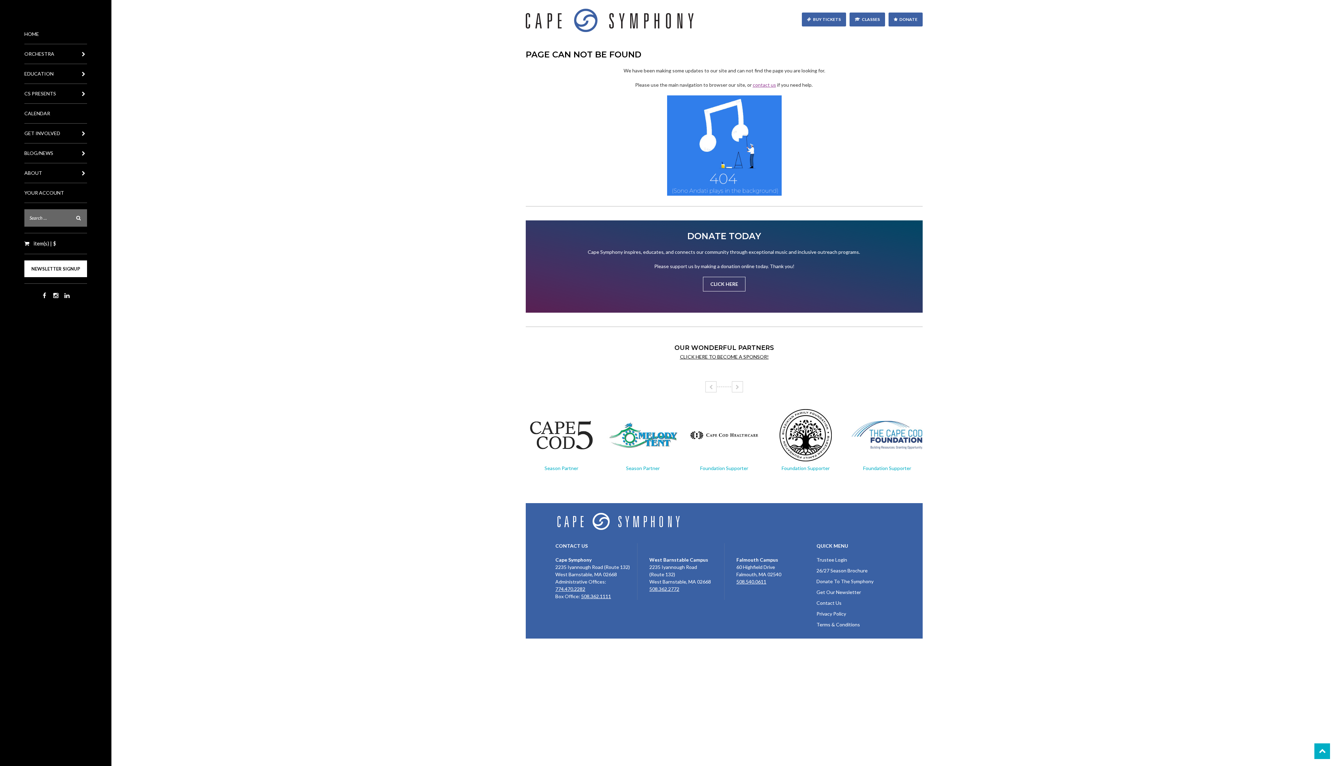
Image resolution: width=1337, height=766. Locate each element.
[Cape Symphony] (724, 20)
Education (39, 74)
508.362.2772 (664, 589)
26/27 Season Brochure (842, 570)
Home (31, 34)
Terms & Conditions (838, 624)
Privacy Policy (831, 614)
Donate (908, 19)
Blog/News (38, 153)
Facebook (44, 295)
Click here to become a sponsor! (724, 357)
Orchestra (39, 54)
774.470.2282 (570, 589)
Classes (871, 19)
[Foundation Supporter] (724, 435)
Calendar (37, 113)
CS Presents (40, 93)
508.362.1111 (596, 596)
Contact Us (829, 603)
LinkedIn (66, 295)
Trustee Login (831, 560)
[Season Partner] (561, 435)
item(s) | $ (44, 243)
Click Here (724, 284)
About (33, 173)
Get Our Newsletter (838, 592)
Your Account (44, 193)
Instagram (55, 295)
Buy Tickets (827, 19)
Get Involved (42, 133)
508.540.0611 (751, 582)
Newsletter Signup (55, 269)
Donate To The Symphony (845, 581)
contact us (764, 85)
